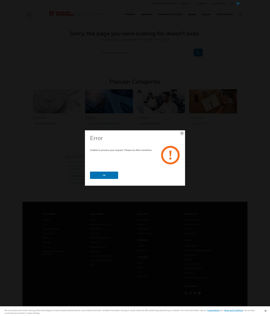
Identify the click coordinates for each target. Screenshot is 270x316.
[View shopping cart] (237, 4)
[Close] (265, 311)
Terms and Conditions (233, 310)
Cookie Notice (213, 310)
